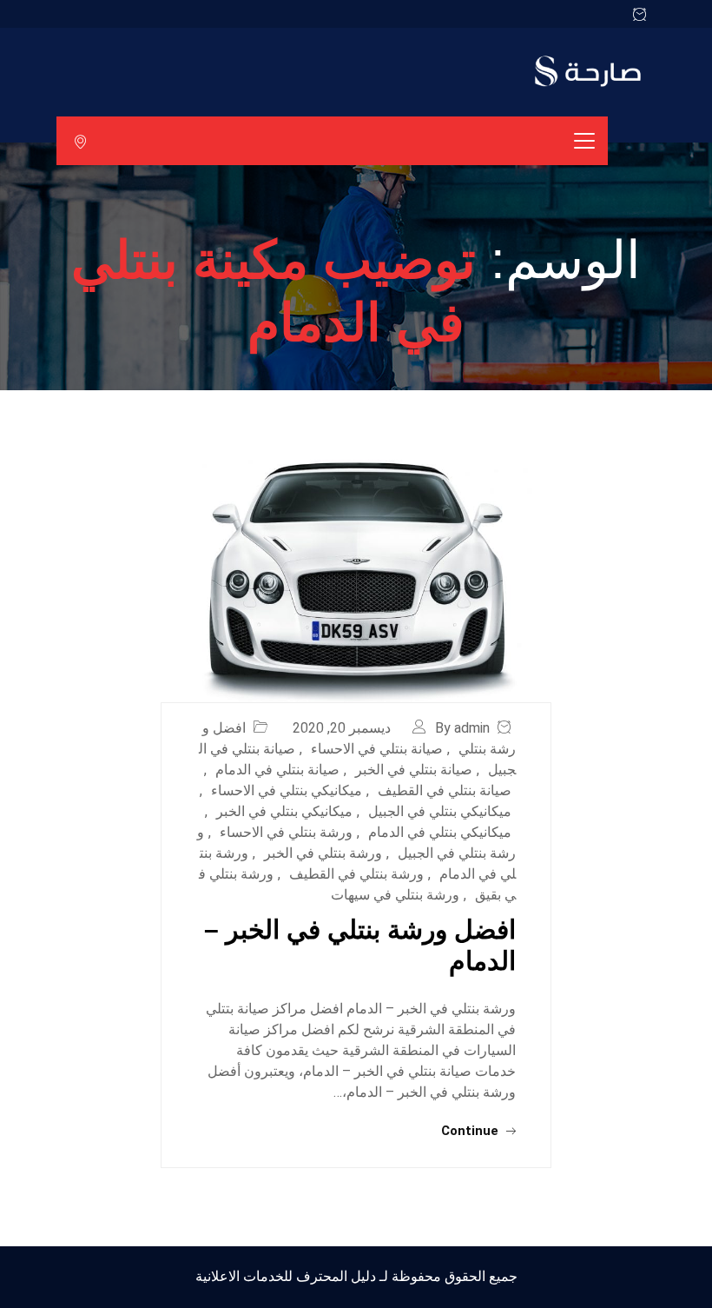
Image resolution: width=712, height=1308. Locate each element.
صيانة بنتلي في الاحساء (377, 748)
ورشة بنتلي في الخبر (323, 853)
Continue (471, 1131)
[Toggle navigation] (584, 140)
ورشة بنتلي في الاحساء (286, 832)
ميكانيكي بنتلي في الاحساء (286, 790)
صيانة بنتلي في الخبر (413, 769)
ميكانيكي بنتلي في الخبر (284, 811)
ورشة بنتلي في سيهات (395, 894)
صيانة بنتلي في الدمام (277, 769)
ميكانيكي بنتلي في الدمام (439, 832)
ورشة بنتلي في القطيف (356, 874)
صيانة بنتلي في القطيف (444, 790)
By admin (462, 728)
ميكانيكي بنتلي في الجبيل (439, 811)
